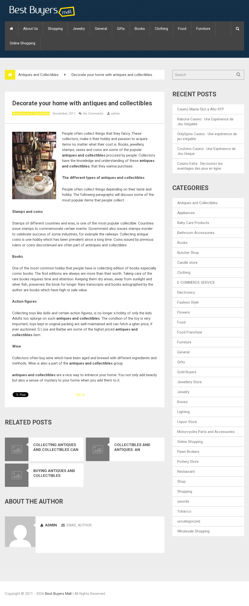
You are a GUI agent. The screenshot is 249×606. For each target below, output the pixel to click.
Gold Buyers (186, 372)
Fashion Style (188, 302)
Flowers (183, 312)
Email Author (79, 525)
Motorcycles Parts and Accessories (206, 432)
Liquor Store (187, 422)
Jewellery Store (189, 382)
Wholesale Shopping (193, 531)
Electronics (186, 292)
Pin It (80, 395)
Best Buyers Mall (58, 593)
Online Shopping (22, 43)
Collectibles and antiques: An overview (132, 447)
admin (115, 113)
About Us (30, 28)
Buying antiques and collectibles (54, 473)
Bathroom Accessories (195, 233)
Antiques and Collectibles (38, 75)
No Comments (93, 113)
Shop (181, 481)
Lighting (183, 412)
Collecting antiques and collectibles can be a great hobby (55, 447)
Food (182, 28)
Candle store (187, 262)
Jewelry (79, 28)
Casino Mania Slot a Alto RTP (200, 109)
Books (140, 28)
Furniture (203, 28)
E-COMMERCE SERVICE (196, 282)
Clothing (161, 28)
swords (183, 501)
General (101, 28)
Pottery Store (188, 461)
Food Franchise (189, 332)
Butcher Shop (188, 252)
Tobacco (184, 511)
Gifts (121, 28)
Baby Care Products (193, 223)
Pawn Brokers (188, 451)
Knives (182, 402)
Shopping (55, 28)
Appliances (186, 213)
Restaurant (186, 471)
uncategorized (188, 521)
